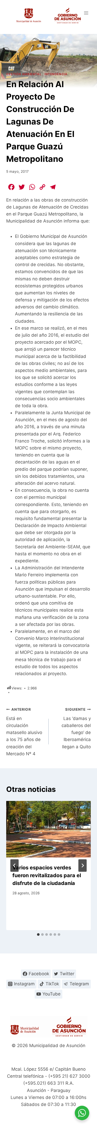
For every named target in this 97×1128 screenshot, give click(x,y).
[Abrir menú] (86, 13)
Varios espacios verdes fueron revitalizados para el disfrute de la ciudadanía (46, 875)
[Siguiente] (82, 865)
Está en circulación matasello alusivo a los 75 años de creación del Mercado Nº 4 (24, 731)
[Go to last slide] (14, 865)
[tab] (38, 934)
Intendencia (56, 74)
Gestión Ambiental (23, 74)
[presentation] (48, 829)
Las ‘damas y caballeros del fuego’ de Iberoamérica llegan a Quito (76, 728)
